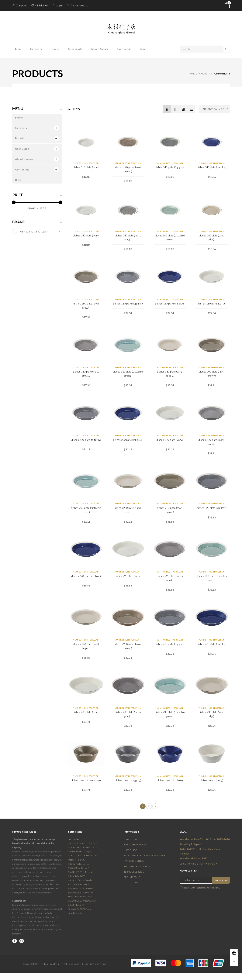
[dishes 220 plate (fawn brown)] (170, 481)
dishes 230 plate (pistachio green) (170, 714)
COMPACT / (87, 847)
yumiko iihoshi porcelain (86, 163)
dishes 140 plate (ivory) (86, 235)
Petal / (89, 880)
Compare (21, 5)
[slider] (14, 202)
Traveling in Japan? (191, 844)
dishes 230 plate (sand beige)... (211, 714)
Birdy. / (93, 843)
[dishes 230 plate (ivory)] (86, 686)
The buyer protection (137, 866)
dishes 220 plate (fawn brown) (169, 510)
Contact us (124, 48)
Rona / (91, 888)
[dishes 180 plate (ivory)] (212, 277)
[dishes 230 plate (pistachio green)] (170, 686)
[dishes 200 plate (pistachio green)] (86, 481)
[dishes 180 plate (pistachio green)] (128, 345)
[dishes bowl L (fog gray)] (128, 754)
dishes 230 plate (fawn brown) (128, 646)
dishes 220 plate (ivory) (128, 576)
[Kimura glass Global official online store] (121, 26)
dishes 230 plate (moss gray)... (128, 714)
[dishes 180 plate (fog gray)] (128, 277)
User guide (130, 850)
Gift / (71, 855)
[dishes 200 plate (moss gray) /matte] (212, 413)
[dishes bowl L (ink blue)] (170, 754)
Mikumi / (72, 876)
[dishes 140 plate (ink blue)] (212, 141)
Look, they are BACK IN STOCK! (199, 863)
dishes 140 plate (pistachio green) (170, 237)
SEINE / (79, 892)
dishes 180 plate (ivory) (211, 303)
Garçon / (88, 851)
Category (36, 48)
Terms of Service (134, 871)
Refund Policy (132, 877)
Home (17, 48)
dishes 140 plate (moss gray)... (128, 237)
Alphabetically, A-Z (213, 109)
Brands (55, 48)
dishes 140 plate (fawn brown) (128, 169)
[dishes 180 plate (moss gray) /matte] (86, 345)
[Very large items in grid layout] (183, 109)
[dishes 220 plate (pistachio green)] (212, 549)
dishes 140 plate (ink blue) (211, 167)
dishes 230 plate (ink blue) (211, 644)
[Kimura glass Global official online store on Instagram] (21, 941)
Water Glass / (89, 900)
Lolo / (79, 863)
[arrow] (56, 128)
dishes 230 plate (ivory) (86, 712)
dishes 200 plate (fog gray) (86, 439)
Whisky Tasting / (76, 904)
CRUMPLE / (74, 851)
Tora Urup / (87, 896)
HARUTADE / (90, 855)
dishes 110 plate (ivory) (86, 167)
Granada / (79, 855)
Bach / (71, 843)
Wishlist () (41, 5)
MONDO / (73, 880)
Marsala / (88, 872)
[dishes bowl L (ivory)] (212, 754)
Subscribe (221, 880)
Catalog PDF (131, 839)
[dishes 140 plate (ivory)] (86, 209)
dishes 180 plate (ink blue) (170, 303)
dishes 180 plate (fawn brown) (86, 305)
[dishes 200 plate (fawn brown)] (212, 345)
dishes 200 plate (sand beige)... (128, 510)
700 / (71, 839)
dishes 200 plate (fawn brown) (211, 373)
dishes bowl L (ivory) (211, 780)
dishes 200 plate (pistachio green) (86, 510)
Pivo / (71, 884)
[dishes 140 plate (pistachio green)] (170, 209)
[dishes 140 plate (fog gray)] (170, 141)
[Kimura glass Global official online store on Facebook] (14, 941)
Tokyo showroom (135, 844)
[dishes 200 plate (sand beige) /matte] (128, 481)
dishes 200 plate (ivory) (170, 439)
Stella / (71, 896)
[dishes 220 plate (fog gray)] (212, 481)
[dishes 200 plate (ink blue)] (128, 413)
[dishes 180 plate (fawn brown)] (86, 277)
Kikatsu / (72, 863)
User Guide (75, 48)
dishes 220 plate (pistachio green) (212, 578)
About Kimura (100, 48)
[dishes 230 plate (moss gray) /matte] (128, 686)
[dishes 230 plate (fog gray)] (170, 618)
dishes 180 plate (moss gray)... (86, 373)
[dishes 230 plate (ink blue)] (212, 618)
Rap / (85, 888)
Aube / (77, 839)
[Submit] (226, 49)
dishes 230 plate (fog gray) (170, 644)
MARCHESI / (82, 867)
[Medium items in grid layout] (167, 109)
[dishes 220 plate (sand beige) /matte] (86, 618)
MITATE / (81, 876)
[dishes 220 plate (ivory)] (128, 549)
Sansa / (71, 892)
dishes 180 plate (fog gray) (128, 303)
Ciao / (78, 847)
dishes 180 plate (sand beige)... (169, 373)
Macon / (72, 867)
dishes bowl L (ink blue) (170, 780)
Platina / (72, 888)
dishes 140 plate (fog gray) (170, 167)
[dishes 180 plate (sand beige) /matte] (170, 345)
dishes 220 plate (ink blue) (86, 576)
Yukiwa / (72, 908)
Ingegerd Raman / (76, 859)
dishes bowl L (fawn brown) (86, 780)
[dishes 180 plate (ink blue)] (170, 277)
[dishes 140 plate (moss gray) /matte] (128, 209)
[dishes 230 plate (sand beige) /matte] (212, 686)
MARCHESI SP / (76, 872)
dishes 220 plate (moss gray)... (170, 578)
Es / (82, 851)
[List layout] (191, 109)
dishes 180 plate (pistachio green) (128, 373)
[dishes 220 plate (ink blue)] (86, 549)
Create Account (79, 5)
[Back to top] (234, 961)
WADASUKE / (75, 900)
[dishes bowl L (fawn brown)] (86, 754)
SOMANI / (88, 892)
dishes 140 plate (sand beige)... (211, 237)
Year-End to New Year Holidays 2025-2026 (205, 839)
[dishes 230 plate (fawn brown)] (128, 618)
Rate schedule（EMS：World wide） (146, 855)
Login (59, 5)
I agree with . (202, 887)
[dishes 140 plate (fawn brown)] (128, 141)
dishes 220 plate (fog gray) (211, 507)
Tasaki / (78, 896)
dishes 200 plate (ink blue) (128, 439)
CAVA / (71, 847)
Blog (143, 48)
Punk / (79, 888)
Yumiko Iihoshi (75, 913)
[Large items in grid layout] (175, 109)
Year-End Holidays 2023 (194, 858)
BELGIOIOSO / (82, 843)
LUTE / (85, 863)
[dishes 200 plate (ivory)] (170, 413)
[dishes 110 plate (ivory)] (86, 141)
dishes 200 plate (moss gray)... (212, 441)
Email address (190, 880)
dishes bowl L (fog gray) (128, 780)
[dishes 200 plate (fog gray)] (86, 413)
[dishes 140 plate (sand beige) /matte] (212, 209)
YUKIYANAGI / (84, 908)
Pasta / (82, 880)
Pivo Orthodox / (81, 884)
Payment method (134, 860)
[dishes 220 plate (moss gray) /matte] (170, 549)
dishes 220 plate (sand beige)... (86, 646)
